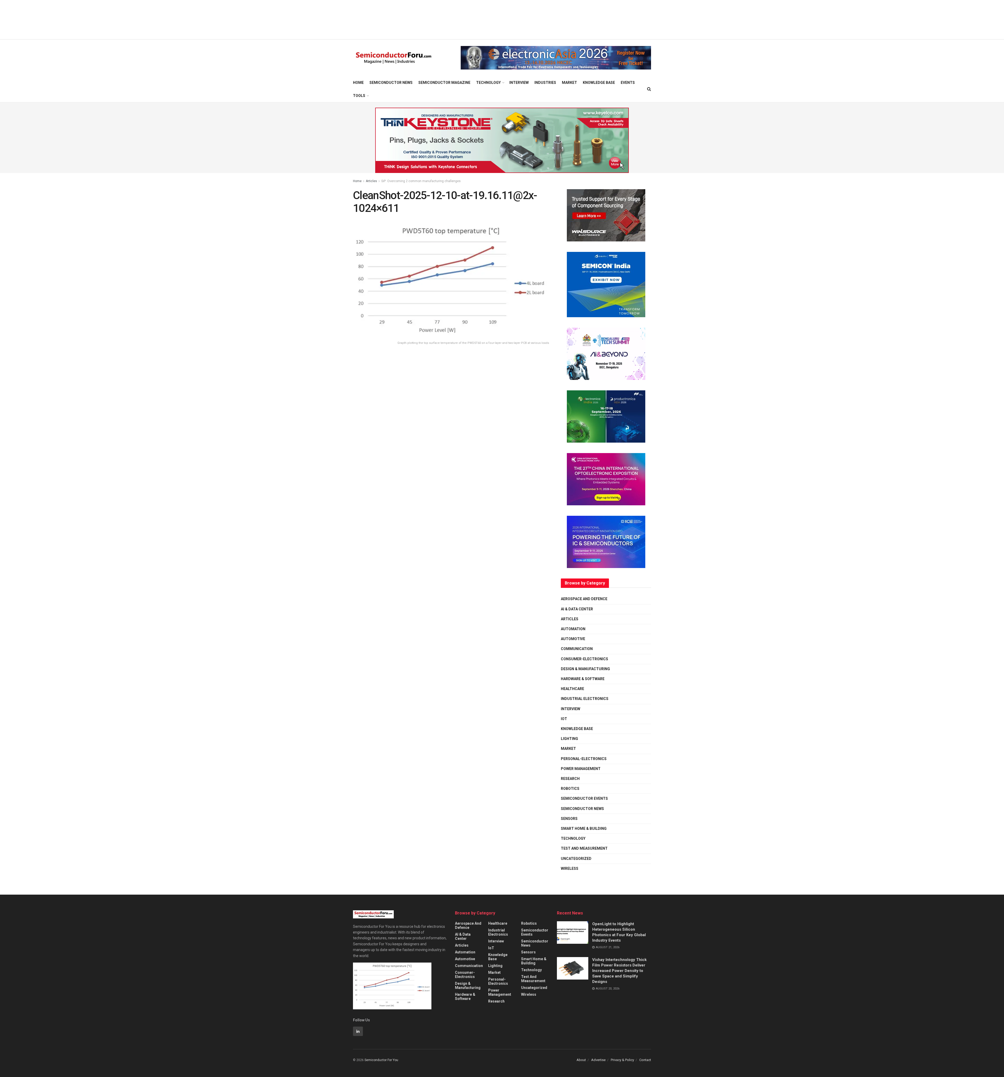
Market (569, 82)
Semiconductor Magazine (444, 82)
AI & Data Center (577, 609)
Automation (573, 629)
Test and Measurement (584, 848)
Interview (519, 82)
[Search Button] (649, 89)
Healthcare (572, 689)
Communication (577, 649)
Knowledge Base (599, 82)
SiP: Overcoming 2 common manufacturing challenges (421, 181)
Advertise (598, 1060)
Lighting (569, 739)
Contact (645, 1060)
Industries (545, 82)
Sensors (569, 819)
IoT (564, 719)
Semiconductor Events (584, 798)
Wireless (569, 868)
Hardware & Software (582, 679)
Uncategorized (576, 858)
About (581, 1060)
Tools (359, 96)
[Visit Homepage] (393, 58)
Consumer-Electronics (584, 659)
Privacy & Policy (622, 1060)
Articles (371, 181)
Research (570, 779)
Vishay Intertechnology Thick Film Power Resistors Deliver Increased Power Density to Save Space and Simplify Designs (619, 970)
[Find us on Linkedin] (358, 1031)
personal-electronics (584, 759)
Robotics (570, 788)
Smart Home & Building (584, 828)
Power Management (581, 769)
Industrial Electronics (584, 699)
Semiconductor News (391, 82)
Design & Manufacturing (585, 669)
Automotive (573, 639)
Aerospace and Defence (584, 599)
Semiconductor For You (381, 1060)
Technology (488, 82)
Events (628, 82)
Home (358, 82)
